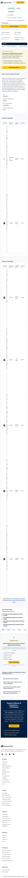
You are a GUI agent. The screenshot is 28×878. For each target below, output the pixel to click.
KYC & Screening (6, 818)
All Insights (4, 793)
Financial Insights (6, 795)
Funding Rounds (6, 776)
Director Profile (5, 852)
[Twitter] (6, 754)
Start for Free (20, 2)
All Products (5, 762)
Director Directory (6, 858)
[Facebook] (2, 754)
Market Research (6, 820)
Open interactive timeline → (8, 611)
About (3, 46)
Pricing (3, 841)
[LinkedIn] (9, 754)
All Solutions (5, 814)
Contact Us (4, 839)
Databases (4, 764)
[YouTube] (13, 754)
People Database (6, 767)
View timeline (5, 23)
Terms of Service (6, 869)
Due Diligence (5, 816)
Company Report (6, 781)
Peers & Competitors (7, 801)
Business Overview (6, 805)
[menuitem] (3, 46)
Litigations (4, 777)
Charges (4, 769)
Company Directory (6, 854)
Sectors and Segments (7, 860)
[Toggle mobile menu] (27, 2)
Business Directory (6, 850)
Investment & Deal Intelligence (6, 825)
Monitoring (4, 822)
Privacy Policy (5, 871)
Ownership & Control (7, 797)
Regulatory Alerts (6, 771)
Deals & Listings (5, 803)
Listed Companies (6, 856)
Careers (4, 837)
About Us (4, 835)
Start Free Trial (14, 725)
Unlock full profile (14, 26)
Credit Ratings (5, 779)
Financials (4, 774)
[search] (14, 2)
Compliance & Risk (6, 799)
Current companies (11, 46)
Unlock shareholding (14, 662)
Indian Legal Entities (6, 766)
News (3, 783)
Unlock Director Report (14, 67)
